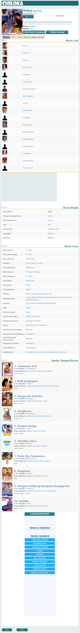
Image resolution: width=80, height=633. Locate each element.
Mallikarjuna (30, 267)
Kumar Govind (31, 461)
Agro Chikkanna (28, 146)
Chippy (39, 371)
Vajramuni (47, 416)
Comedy (21, 433)
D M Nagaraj (30, 343)
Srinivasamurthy (28, 161)
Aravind (25, 103)
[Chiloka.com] (12, 3)
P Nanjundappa (30, 413)
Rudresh (28, 316)
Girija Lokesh (46, 386)
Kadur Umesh (30, 263)
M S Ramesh (36, 316)
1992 (17, 383)
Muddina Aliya (26, 441)
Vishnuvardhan (32, 401)
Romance (16, 493)
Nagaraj (46, 303)
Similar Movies (37, 37)
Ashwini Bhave (52, 491)
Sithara (39, 401)
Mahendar (29, 329)
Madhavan (42, 294)
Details (27, 37)
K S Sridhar (26, 117)
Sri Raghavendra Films (33, 321)
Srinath (45, 476)
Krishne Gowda (28, 168)
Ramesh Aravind (40, 491)
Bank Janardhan (28, 96)
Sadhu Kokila (30, 259)
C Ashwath (65, 297)
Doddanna (42, 431)
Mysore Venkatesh (32, 294)
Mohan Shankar (39, 561)
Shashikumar (31, 446)
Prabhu (28, 285)
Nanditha (47, 297)
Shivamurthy (62, 352)
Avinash (25, 60)
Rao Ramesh (40, 558)
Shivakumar (27, 74)
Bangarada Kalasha (29, 396)
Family (16, 373)
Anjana (45, 401)
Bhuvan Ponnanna (39, 572)
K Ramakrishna (31, 348)
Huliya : (6, 37)
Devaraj (25, 46)
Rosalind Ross (39, 543)
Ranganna (23, 471)
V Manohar (36, 272)
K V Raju (32, 26)
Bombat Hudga (27, 426)
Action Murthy (30, 325)
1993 (17, 428)
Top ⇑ (4, 40)
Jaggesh (29, 431)
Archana (25, 53)
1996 (49, 224)
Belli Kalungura (27, 381)
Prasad (28, 289)
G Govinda (39, 263)
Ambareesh (30, 416)
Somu (28, 303)
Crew (20, 37)
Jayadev (28, 308)
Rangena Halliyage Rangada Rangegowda (43, 486)
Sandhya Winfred (40, 547)
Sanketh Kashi (27, 110)
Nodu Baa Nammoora (31, 456)
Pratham (40, 554)
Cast (13, 37)
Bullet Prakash (39, 569)
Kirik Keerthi (39, 565)
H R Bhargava (29, 398)
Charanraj (36, 506)
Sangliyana (24, 411)
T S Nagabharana (30, 368)
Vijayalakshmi (37, 476)
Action (20, 403)
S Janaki (28, 297)
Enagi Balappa (47, 371)
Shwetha (44, 446)
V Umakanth (29, 488)
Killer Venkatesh (28, 132)
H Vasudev (28, 443)
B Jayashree (30, 352)
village (31, 28)
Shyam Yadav (30, 280)
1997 (17, 458)
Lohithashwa (27, 153)
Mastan (28, 312)
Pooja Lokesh (27, 67)
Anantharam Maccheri (34, 386)
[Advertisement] (29, 187)
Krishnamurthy (52, 352)
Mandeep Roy (27, 125)
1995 (17, 398)
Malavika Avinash (40, 540)
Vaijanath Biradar (28, 139)
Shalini (40, 551)
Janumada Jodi (27, 366)
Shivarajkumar (31, 371)
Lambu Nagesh (28, 82)
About (7, 630)
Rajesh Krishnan (37, 297)
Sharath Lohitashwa (29, 89)
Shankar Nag (39, 416)
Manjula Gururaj (55, 297)
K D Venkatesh (41, 325)
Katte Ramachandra (36, 303)
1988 (17, 413)
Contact (22, 630)
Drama (35, 13)
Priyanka (35, 431)
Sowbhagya (38, 352)
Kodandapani (30, 334)
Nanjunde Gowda (30, 458)
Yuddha (24, 501)
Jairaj (44, 352)
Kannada (50, 233)
